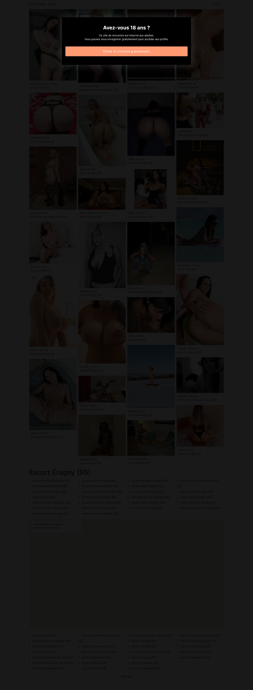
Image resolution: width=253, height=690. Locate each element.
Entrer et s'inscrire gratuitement (126, 51)
